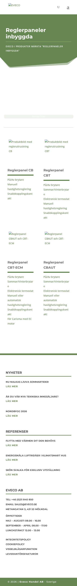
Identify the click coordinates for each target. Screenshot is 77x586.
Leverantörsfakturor (22, 553)
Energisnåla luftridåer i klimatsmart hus (36, 455)
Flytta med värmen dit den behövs (30, 440)
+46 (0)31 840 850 (22, 499)
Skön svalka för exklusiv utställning (33, 470)
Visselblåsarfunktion (21, 549)
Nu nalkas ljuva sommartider (27, 381)
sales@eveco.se (26, 504)
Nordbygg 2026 (16, 411)
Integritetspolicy (18, 539)
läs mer (12, 386)
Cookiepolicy (15, 544)
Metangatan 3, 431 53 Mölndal (27, 509)
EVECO (9, 46)
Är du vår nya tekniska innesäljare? (32, 396)
